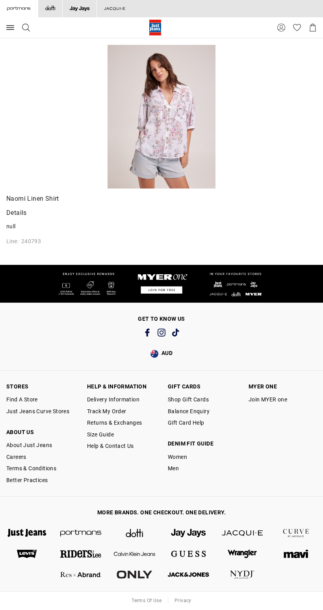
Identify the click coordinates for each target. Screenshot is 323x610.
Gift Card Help (186, 423)
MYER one (263, 386)
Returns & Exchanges (114, 423)
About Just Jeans (29, 445)
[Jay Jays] (79, 8)
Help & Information (117, 386)
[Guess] (188, 554)
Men (173, 468)
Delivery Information (113, 399)
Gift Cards (184, 386)
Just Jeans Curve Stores (37, 411)
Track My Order (106, 411)
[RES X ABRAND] (81, 575)
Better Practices (27, 480)
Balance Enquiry (189, 411)
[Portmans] (81, 533)
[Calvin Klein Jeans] (134, 554)
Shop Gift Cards (188, 399)
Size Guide (100, 434)
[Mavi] (296, 554)
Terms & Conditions (31, 468)
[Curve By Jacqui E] (296, 533)
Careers (16, 457)
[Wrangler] (242, 554)
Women (177, 457)
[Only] (134, 575)
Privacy (182, 600)
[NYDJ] (242, 575)
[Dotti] (134, 533)
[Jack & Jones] (188, 575)
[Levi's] (27, 554)
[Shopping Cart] (313, 27)
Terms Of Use (147, 600)
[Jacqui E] (114, 8)
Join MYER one (268, 399)
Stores (17, 386)
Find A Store (22, 399)
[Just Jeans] (27, 533)
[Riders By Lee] (81, 554)
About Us (20, 432)
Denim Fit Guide (190, 443)
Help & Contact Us (110, 446)
